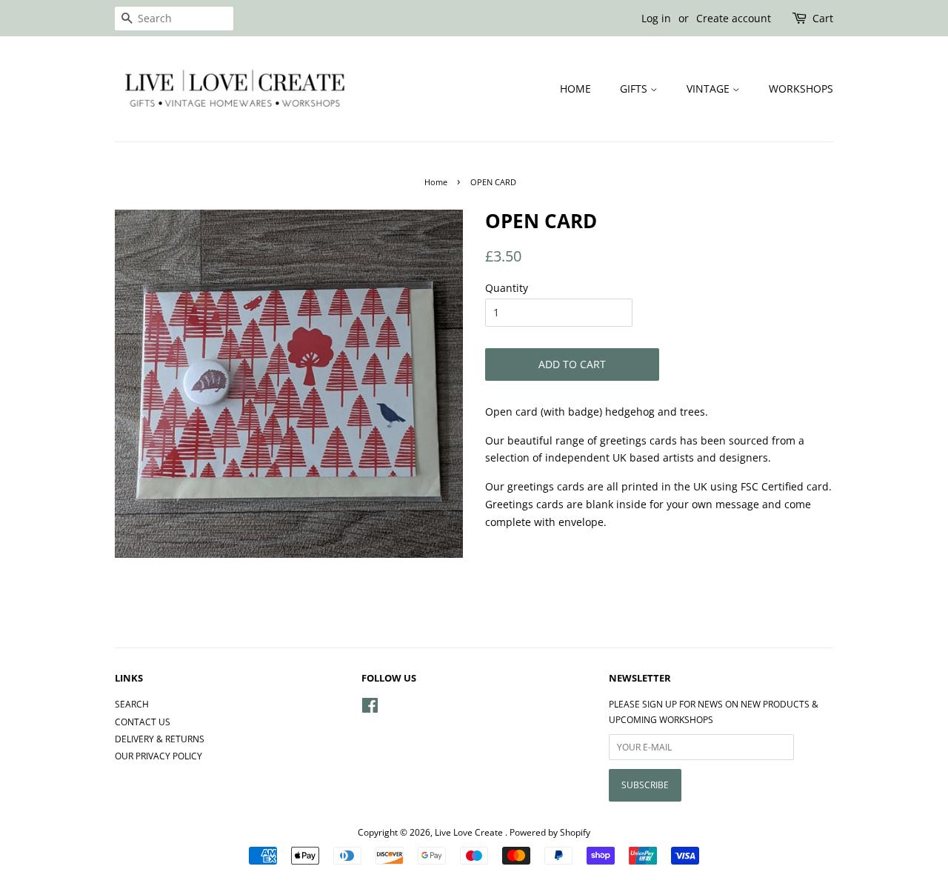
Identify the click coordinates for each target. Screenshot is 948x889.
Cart (822, 18)
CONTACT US (142, 721)
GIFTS (635, 88)
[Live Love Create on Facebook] (369, 708)
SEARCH (132, 704)
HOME (575, 88)
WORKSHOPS (801, 88)
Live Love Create (470, 832)
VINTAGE (709, 88)
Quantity (506, 288)
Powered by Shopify (550, 832)
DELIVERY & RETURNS (159, 739)
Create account (733, 18)
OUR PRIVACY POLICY (158, 756)
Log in (656, 18)
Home (435, 182)
